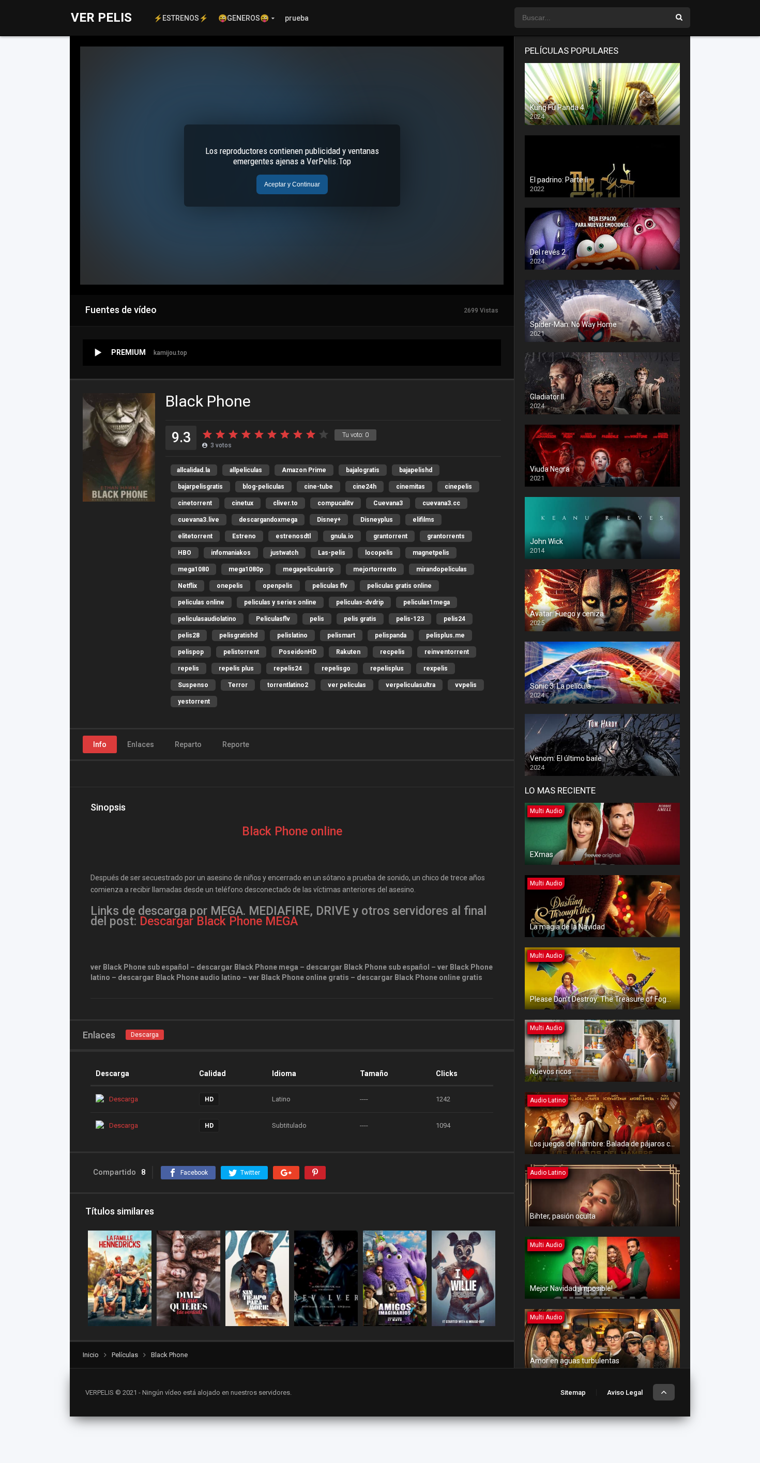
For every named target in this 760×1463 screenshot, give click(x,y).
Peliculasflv (273, 618)
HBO (184, 552)
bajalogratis (362, 470)
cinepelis (458, 486)
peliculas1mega (426, 602)
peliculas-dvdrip (360, 602)
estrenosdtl (293, 536)
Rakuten (348, 652)
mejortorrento (375, 569)
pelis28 (189, 635)
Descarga (145, 1034)
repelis (188, 668)
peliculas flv (329, 585)
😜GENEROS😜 (243, 18)
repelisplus (387, 668)
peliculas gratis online (399, 585)
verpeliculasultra (410, 685)
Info (100, 744)
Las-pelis (331, 552)
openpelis (278, 585)
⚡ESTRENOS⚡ (181, 18)
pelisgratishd (238, 635)
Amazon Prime (304, 470)
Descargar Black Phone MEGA (219, 921)
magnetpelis (431, 552)
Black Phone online (292, 831)
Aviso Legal (625, 1392)
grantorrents (446, 536)
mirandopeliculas (441, 569)
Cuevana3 (388, 503)
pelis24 (454, 618)
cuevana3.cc (441, 503)
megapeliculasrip (308, 569)
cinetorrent (195, 503)
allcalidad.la (193, 470)
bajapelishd (415, 470)
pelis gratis (360, 618)
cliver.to (285, 503)
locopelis (379, 552)
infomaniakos (231, 552)
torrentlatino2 (287, 685)
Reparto (188, 744)
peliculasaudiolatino (207, 618)
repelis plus (236, 668)
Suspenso (193, 685)
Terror (238, 685)
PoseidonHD (297, 652)
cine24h (364, 486)
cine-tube (318, 486)
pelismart (341, 635)
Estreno (244, 536)
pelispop (191, 652)
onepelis (230, 585)
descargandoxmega (268, 519)
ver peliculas (347, 685)
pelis (317, 618)
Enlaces (140, 744)
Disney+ (329, 519)
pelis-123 (410, 618)
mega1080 (193, 569)
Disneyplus (376, 519)
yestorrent (194, 701)
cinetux (242, 503)
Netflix (187, 585)
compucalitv (335, 503)
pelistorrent (241, 652)
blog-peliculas (263, 486)
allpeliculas (246, 470)
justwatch (284, 552)
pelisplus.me (445, 635)
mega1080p (246, 569)
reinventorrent (446, 652)
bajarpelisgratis (200, 486)
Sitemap (573, 1392)
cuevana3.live (198, 519)
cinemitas (410, 486)
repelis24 (287, 668)
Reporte (235, 744)
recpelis (392, 652)
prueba (297, 18)
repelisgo (336, 668)
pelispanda (390, 635)
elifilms (423, 519)
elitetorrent (195, 536)
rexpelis (435, 668)
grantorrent (390, 536)
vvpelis (466, 685)
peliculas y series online (280, 602)
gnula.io (342, 536)
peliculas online (201, 602)
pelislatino (292, 635)
